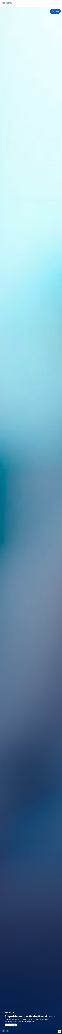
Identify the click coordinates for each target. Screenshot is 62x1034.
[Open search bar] (55, 3)
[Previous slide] (3, 1030)
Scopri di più (10, 1025)
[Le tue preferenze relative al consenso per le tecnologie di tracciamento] (59, 1031)
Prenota (57, 11)
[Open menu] (59, 3)
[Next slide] (7, 1030)
